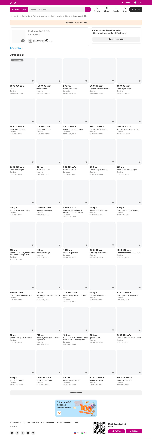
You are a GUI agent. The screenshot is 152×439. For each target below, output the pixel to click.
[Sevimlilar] (97, 9)
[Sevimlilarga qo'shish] (33, 81)
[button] (97, 9)
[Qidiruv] (88, 9)
